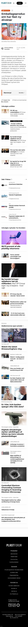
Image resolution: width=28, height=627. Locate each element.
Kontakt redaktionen (14, 585)
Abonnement (14, 554)
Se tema (21, 92)
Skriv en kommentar (20, 100)
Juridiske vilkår (14, 572)
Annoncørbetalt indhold (14, 578)
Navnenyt (6, 10)
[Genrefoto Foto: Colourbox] (14, 31)
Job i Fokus (5, 179)
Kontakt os (14, 588)
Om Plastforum (14, 594)
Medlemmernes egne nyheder (11, 326)
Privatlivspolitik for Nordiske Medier (14, 569)
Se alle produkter (14, 562)
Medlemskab (14, 556)
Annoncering (14, 559)
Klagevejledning (14, 575)
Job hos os (14, 591)
